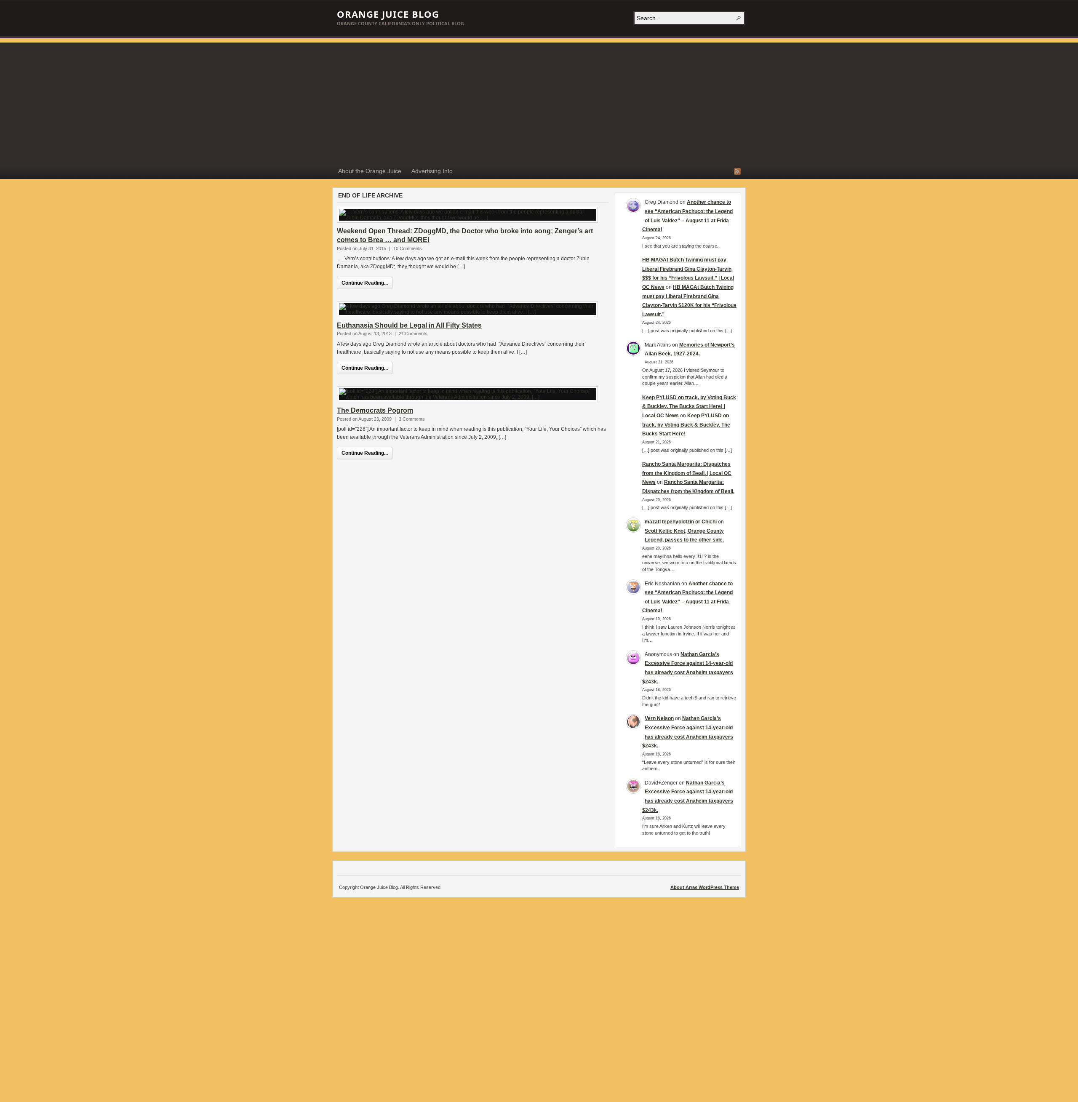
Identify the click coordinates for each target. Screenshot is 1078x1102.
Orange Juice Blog (388, 14)
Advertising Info (432, 171)
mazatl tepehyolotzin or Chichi (681, 522)
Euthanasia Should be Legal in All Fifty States (409, 325)
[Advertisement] (539, 101)
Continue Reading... (365, 283)
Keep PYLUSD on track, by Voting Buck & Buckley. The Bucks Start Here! (686, 425)
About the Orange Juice (369, 171)
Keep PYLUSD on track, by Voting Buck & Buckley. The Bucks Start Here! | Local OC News (689, 407)
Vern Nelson (659, 718)
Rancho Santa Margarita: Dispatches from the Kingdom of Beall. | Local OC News (686, 473)
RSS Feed (737, 171)
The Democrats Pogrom (375, 410)
